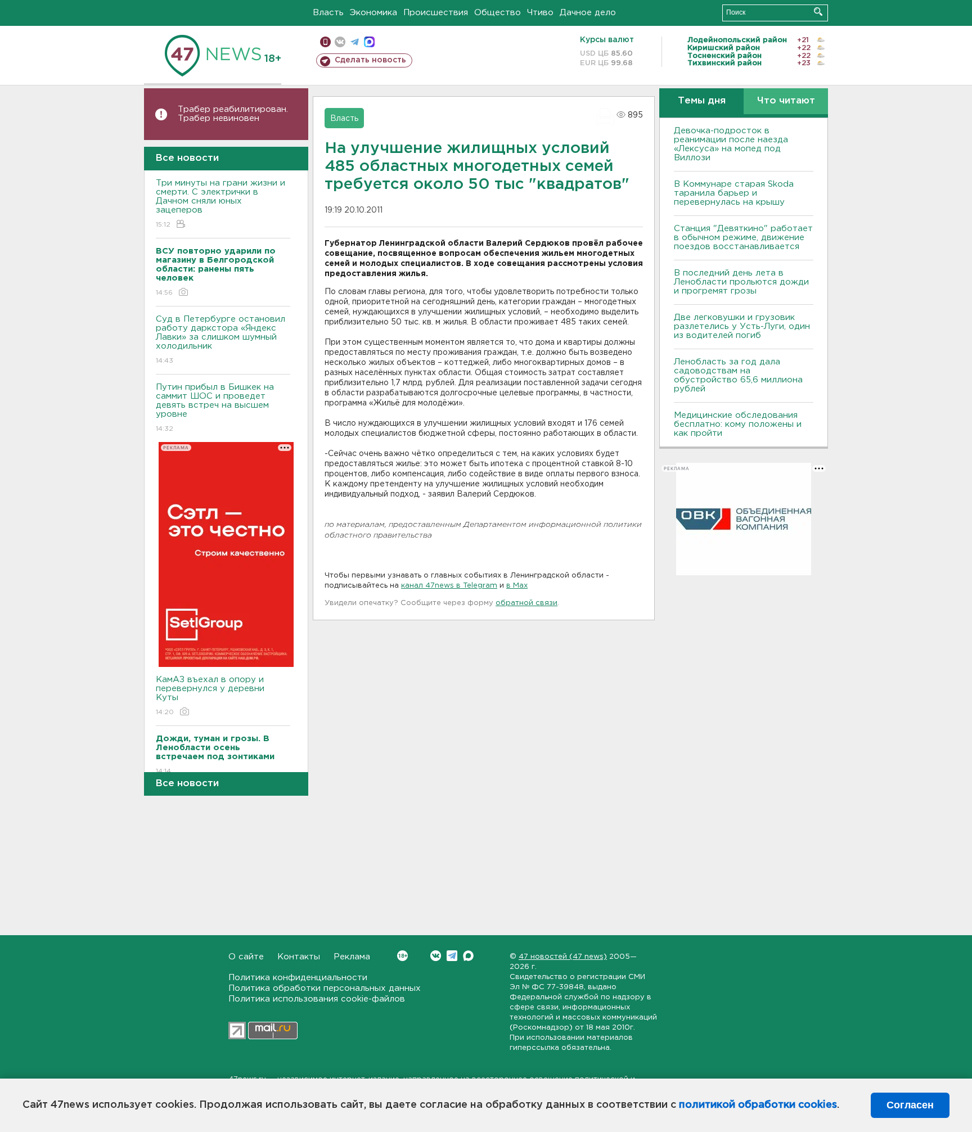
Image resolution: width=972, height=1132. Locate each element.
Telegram (452, 955)
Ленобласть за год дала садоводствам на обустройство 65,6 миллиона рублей (738, 375)
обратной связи (526, 603)
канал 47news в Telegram (449, 586)
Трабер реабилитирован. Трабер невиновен (233, 114)
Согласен (910, 1105)
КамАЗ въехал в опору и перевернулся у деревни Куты (210, 695)
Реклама (352, 956)
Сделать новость (370, 60)
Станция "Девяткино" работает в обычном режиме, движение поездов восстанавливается (743, 237)
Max (468, 955)
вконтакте (340, 42)
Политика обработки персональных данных (324, 988)
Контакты (298, 956)
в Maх (517, 586)
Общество (497, 12)
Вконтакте (435, 955)
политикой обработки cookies (758, 1105)
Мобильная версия (325, 42)
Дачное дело (588, 12)
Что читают (786, 101)
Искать (818, 11)
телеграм (354, 42)
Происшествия (435, 12)
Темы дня (702, 101)
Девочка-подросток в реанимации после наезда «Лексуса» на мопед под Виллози (731, 144)
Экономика (373, 12)
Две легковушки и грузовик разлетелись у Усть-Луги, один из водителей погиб (742, 326)
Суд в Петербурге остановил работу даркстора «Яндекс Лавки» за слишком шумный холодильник (220, 339)
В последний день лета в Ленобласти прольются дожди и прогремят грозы (741, 282)
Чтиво (540, 12)
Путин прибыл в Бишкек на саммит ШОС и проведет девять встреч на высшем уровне (215, 408)
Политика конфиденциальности (297, 977)
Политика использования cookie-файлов (316, 999)
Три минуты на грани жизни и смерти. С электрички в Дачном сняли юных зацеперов (220, 203)
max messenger (369, 42)
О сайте (246, 956)
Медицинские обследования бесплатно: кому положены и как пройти (738, 424)
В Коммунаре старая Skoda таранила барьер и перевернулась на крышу (734, 193)
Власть (328, 12)
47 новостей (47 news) (563, 957)
